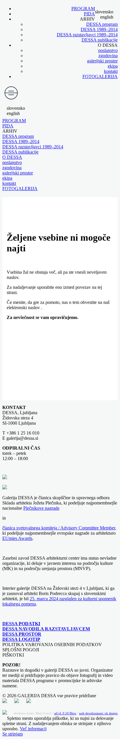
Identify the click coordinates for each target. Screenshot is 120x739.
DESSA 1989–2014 (99, 29)
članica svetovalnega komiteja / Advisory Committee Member (58, 527)
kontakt (111, 71)
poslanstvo (108, 50)
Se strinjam (12, 733)
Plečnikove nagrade (41, 508)
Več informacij (33, 728)
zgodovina (108, 55)
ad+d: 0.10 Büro (65, 713)
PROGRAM (83, 8)
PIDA (89, 13)
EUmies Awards (17, 538)
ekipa (113, 66)
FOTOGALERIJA (100, 76)
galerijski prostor (102, 60)
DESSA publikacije (100, 39)
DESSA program (102, 24)
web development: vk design (98, 713)
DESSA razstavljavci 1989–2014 (87, 34)
